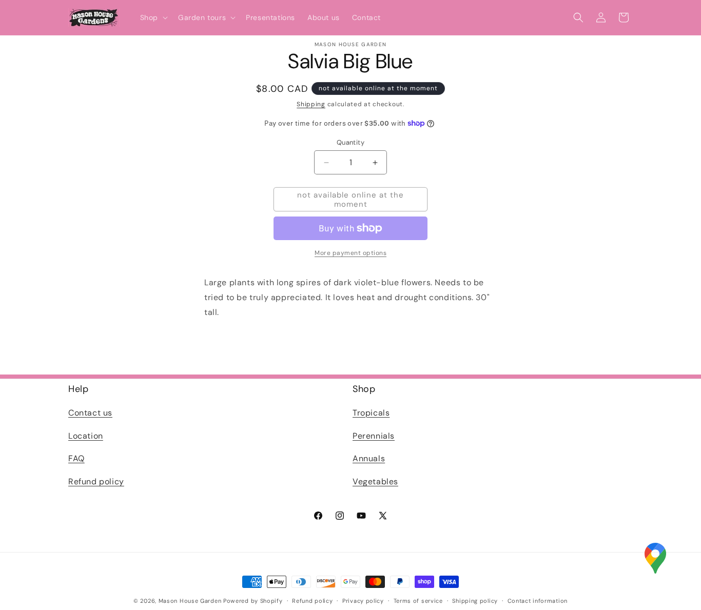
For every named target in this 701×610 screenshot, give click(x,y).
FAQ (76, 458)
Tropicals (371, 412)
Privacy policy (363, 600)
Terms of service (418, 600)
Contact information (538, 600)
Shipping (311, 104)
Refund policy (96, 481)
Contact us (90, 412)
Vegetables (375, 481)
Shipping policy (475, 600)
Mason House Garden (190, 600)
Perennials (374, 435)
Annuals (369, 458)
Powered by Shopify (253, 600)
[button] (153, 17)
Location (85, 435)
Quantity (350, 142)
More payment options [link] (350, 253)
